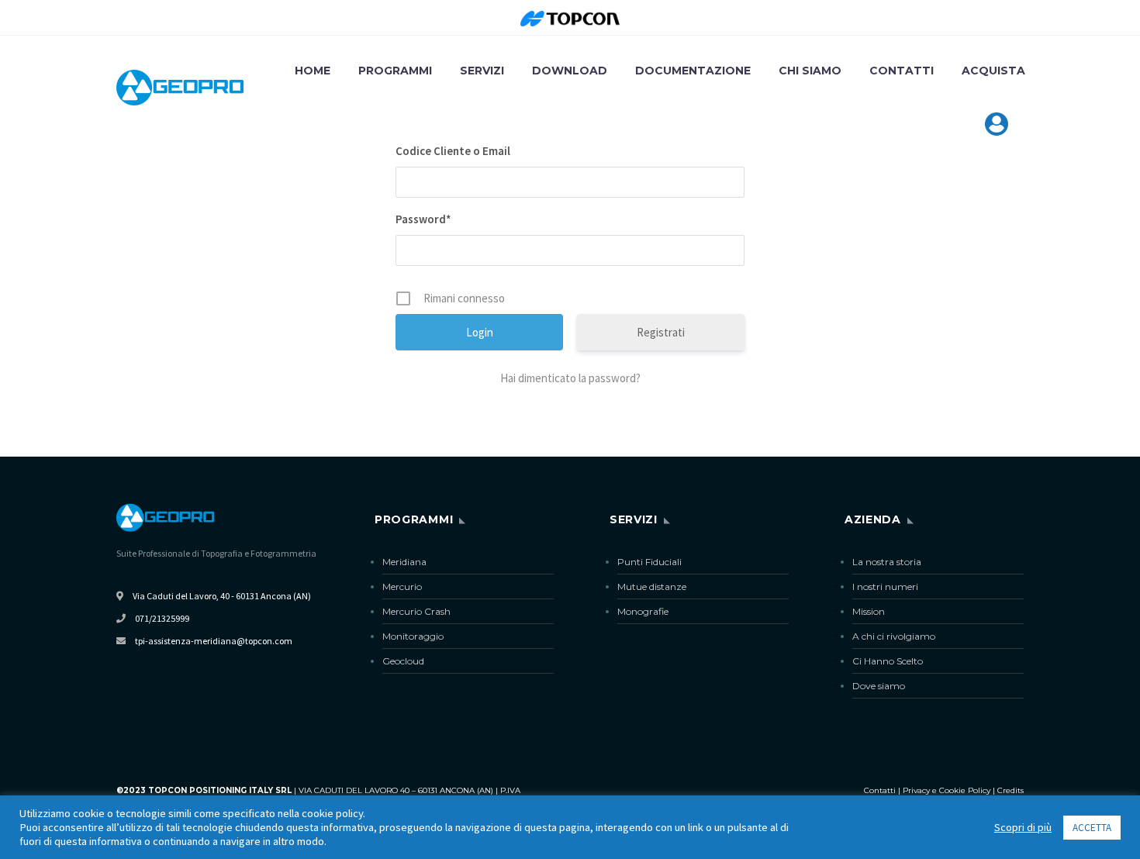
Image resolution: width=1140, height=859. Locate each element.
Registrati (661, 332)
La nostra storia (886, 561)
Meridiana (404, 561)
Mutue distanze (651, 586)
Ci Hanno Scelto (887, 661)
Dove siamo (878, 686)
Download (569, 71)
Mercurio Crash (416, 611)
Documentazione (693, 71)
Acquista (993, 71)
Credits (1010, 790)
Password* (423, 219)
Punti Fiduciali (649, 561)
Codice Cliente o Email (453, 150)
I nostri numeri (885, 586)
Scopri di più (1023, 827)
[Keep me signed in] (570, 298)
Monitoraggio (413, 636)
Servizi (482, 71)
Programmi (395, 71)
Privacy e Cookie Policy (946, 790)
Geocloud (403, 661)
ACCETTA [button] (1092, 827)
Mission (868, 611)
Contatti (901, 71)
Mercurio (402, 586)
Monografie (642, 611)
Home (312, 71)
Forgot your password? (570, 378)
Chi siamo (810, 71)
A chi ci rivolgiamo (893, 636)
